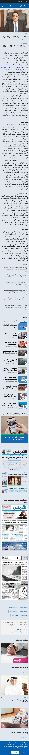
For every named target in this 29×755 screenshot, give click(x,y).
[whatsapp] (18, 45)
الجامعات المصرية (13, 611)
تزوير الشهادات (24, 615)
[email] (15, 45)
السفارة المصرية (15, 615)
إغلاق (24, 752)
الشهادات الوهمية (13, 607)
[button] (8, 45)
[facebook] (27, 45)
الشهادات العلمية (23, 611)
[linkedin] (21, 45)
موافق (15, 752)
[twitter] (24, 45)
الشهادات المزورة (23, 607)
